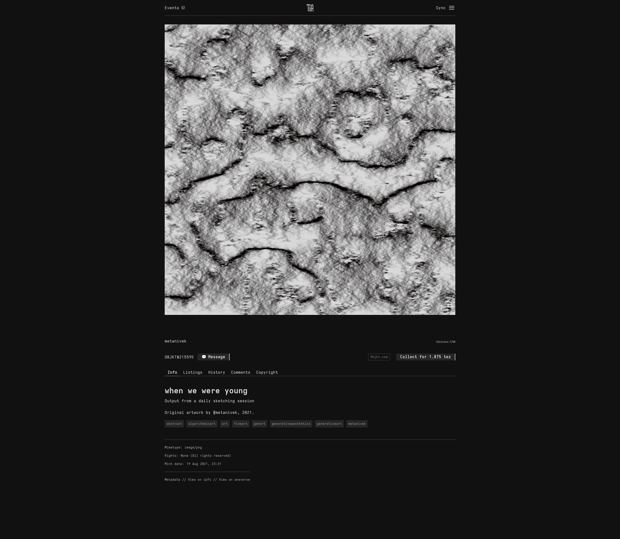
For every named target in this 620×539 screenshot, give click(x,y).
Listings (192, 372)
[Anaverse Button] (315, 320)
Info (172, 372)
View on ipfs (199, 480)
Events (172, 7)
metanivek (175, 341)
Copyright (267, 372)
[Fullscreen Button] (304, 320)
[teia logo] (310, 7)
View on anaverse (234, 480)
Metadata (172, 480)
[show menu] (451, 7)
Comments (240, 372)
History (216, 372)
